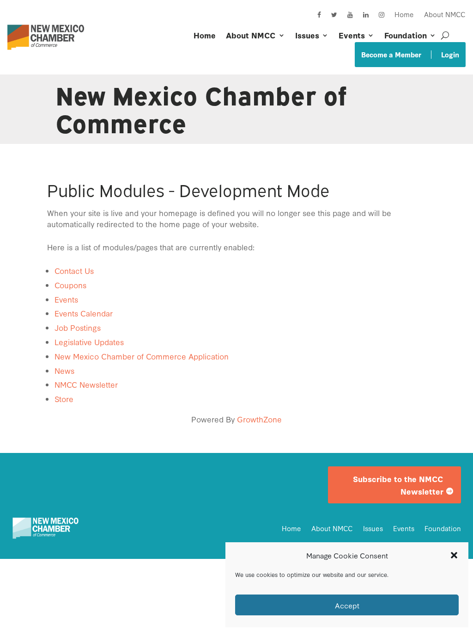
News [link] (64, 370)
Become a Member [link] (391, 54)
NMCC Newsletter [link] (86, 384)
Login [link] (450, 54)
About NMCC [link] (445, 14)
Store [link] (64, 398)
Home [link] (404, 14)
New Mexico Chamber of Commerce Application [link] (142, 356)
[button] (454, 555)
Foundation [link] (405, 35)
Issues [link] (307, 35)
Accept (347, 605)
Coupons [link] (70, 284)
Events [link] (352, 35)
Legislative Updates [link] (89, 341)
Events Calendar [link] (84, 313)
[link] (47, 52)
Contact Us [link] (74, 270)
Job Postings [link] (78, 327)
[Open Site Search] (445, 35)
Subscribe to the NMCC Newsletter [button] (398, 484)
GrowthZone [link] (259, 419)
